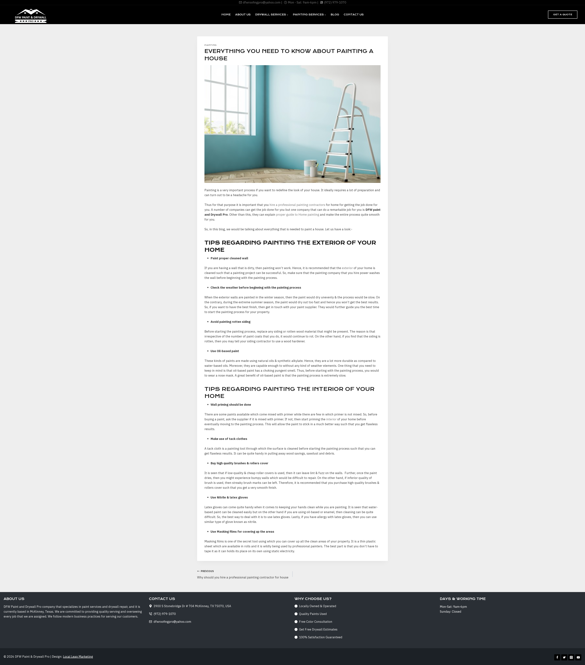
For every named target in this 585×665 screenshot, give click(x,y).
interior (331, 419)
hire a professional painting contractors (297, 205)
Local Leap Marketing (78, 656)
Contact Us (354, 14)
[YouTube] (578, 657)
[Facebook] (557, 657)
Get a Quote (562, 14)
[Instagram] (571, 657)
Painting (210, 45)
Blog (335, 14)
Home (226, 14)
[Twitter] (564, 657)
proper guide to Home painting (297, 214)
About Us (243, 14)
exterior (347, 268)
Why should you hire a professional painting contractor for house (242, 574)
